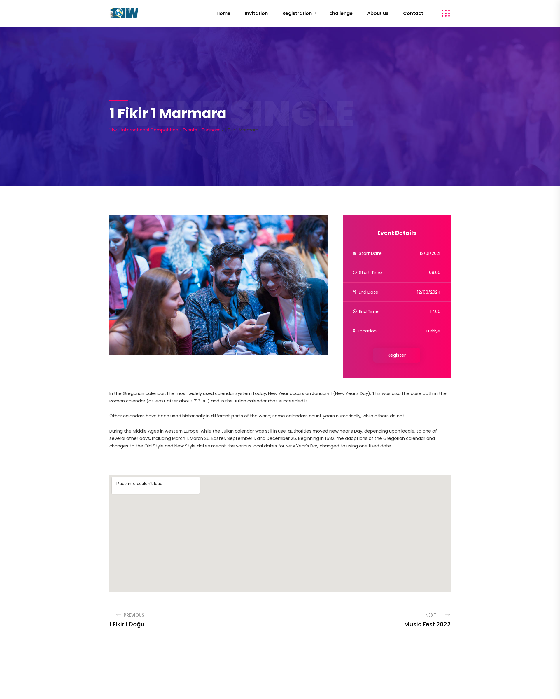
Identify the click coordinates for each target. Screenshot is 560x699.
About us (377, 13)
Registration (297, 13)
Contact (413, 13)
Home (223, 13)
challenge (341, 13)
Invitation (256, 13)
